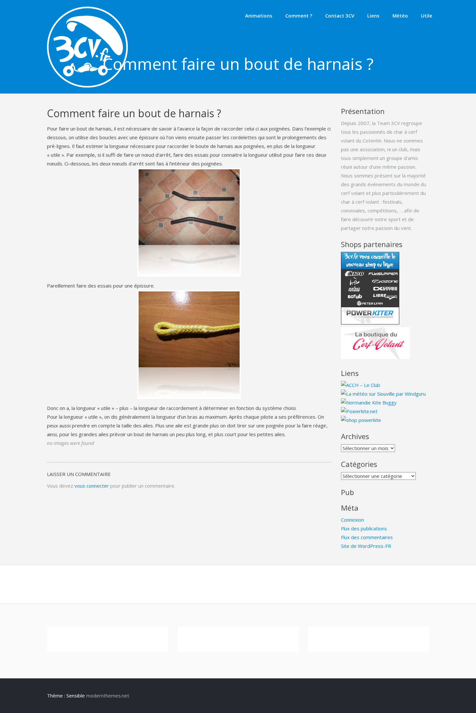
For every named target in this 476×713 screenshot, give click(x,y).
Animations (258, 15)
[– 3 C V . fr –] (87, 86)
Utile (426, 15)
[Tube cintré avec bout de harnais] (189, 222)
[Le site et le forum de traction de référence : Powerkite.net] (359, 411)
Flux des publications (364, 528)
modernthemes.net (107, 695)
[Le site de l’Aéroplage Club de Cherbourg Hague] (360, 385)
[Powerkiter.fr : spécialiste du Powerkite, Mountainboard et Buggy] (361, 420)
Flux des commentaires (367, 537)
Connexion (352, 519)
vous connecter (91, 485)
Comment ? (298, 15)
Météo (400, 15)
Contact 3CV (339, 15)
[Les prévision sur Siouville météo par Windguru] (383, 393)
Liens (373, 15)
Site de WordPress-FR (366, 546)
